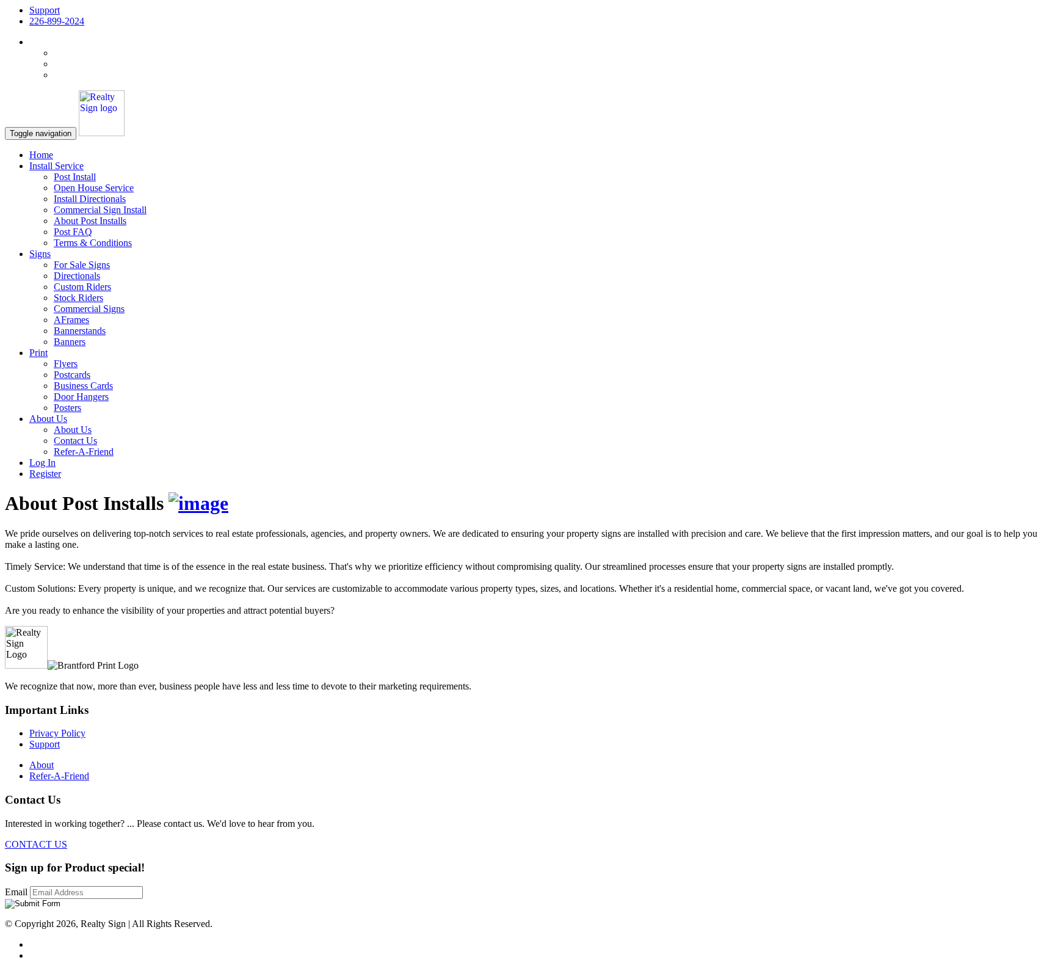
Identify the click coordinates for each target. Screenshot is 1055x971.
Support (44, 10)
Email (17, 892)
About (41, 765)
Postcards (72, 374)
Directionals (77, 276)
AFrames (71, 320)
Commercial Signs (89, 309)
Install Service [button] (56, 166)
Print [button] (38, 352)
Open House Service (94, 188)
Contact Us (75, 440)
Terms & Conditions (93, 243)
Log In (42, 462)
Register (45, 473)
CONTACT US (36, 844)
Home (41, 155)
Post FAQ (73, 232)
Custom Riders (82, 287)
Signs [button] (40, 254)
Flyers (66, 363)
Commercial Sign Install (100, 210)
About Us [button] (48, 418)
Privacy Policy (57, 733)
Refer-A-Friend (84, 451)
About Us (73, 429)
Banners (69, 341)
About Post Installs (90, 221)
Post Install (75, 177)
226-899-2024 (56, 21)
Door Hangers (81, 396)
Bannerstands (80, 330)
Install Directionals (90, 199)
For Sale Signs (82, 265)
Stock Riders (78, 298)
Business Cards (83, 385)
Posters (67, 407)
